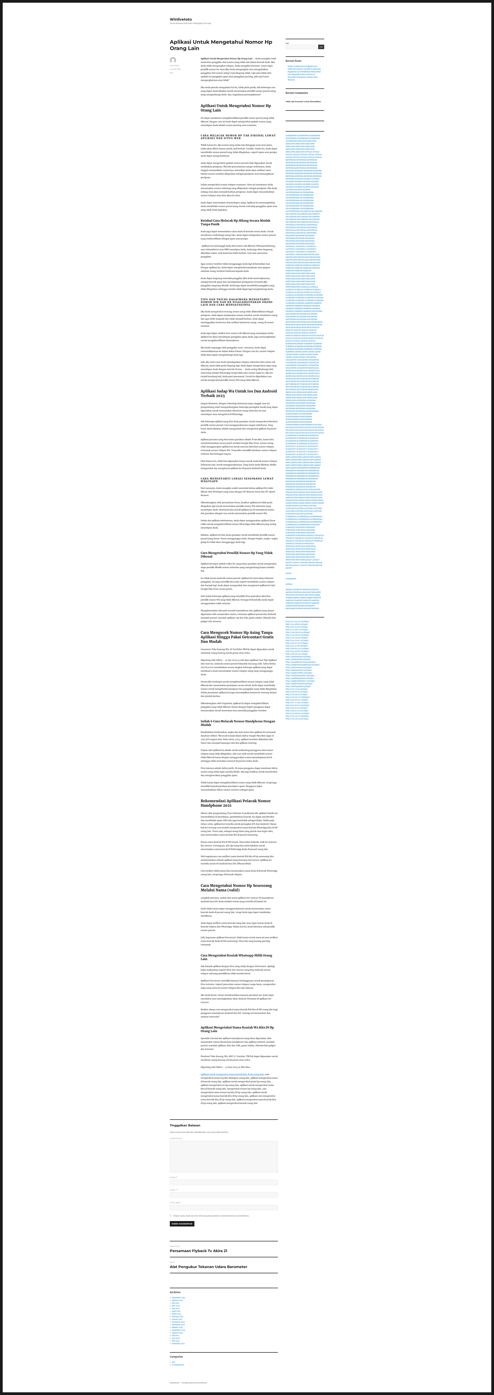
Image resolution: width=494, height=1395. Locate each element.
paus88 (289, 568)
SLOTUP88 (302, 506)
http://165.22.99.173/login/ (297, 627)
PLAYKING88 (291, 435)
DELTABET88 (305, 211)
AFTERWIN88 (291, 136)
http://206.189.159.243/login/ (298, 632)
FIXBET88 (290, 265)
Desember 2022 (178, 1344)
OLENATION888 (312, 411)
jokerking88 (299, 606)
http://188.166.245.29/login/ (297, 648)
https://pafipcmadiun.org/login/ (299, 673)
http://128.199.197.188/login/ (298, 697)
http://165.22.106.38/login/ (297, 646)
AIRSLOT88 (302, 141)
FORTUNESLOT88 (293, 273)
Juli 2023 (175, 1335)
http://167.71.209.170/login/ (297, 702)
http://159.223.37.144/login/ (297, 640)
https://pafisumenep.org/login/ (299, 667)
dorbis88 (299, 608)
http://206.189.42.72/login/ (297, 700)
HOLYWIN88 (317, 311)
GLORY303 (305, 287)
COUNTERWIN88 (292, 192)
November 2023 (178, 1325)
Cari (287, 43)
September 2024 (178, 1298)
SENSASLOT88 (302, 489)
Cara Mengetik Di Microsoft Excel (301, 74)
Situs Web (175, 1203)
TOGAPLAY (309, 535)
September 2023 (178, 1330)
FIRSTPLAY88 (301, 254)
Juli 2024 (175, 1303)
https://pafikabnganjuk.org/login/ (300, 678)
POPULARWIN (291, 457)
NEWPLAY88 (313, 390)
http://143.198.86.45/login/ (297, 624)
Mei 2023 (175, 1341)
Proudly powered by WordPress (194, 1383)
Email (174, 1190)
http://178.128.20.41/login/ (297, 694)
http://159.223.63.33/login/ (297, 689)
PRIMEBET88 (302, 468)
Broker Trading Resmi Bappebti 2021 (303, 66)
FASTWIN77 (291, 246)
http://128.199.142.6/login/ (297, 692)
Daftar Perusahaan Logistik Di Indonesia (304, 69)
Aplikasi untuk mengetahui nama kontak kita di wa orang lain (232, 1074)
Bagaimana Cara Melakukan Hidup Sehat (304, 72)
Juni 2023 (176, 1338)
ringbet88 (317, 598)
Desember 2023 (178, 1322)
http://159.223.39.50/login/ (297, 638)
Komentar (176, 1138)
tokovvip (303, 562)
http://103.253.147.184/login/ (297, 705)
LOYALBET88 (310, 357)
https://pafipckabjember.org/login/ (300, 681)
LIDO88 (298, 352)
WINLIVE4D (309, 543)
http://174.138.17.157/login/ (297, 630)
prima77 (308, 560)
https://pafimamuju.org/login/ (298, 657)
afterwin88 (306, 592)
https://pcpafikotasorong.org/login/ (301, 662)
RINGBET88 (313, 479)
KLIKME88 (290, 344)
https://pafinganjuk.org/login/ (298, 686)
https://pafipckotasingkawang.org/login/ (303, 665)
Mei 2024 (175, 1308)
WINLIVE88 (300, 552)
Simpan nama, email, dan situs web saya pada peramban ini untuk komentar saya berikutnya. (211, 1216)
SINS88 (301, 500)
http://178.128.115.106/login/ (297, 635)
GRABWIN (309, 303)
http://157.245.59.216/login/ (297, 621)
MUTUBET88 (302, 379)
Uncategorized (178, 1365)
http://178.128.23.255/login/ (297, 719)
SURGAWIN (315, 525)
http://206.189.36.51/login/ (297, 654)
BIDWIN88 (290, 171)
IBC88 (320, 322)
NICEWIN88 (301, 400)
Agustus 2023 (177, 1333)
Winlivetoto (181, 19)
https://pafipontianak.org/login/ (299, 684)
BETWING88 (291, 160)
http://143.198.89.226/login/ (297, 651)
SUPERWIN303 (292, 516)
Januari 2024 (177, 1319)
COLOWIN (299, 179)
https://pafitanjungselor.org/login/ (300, 675)
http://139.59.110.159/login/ (297, 711)
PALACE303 (317, 425)
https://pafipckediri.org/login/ (298, 659)
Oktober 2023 (177, 1327)
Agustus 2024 (177, 1300)
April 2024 (176, 1311)
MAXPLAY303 (313, 368)
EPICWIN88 (311, 233)
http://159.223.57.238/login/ (297, 716)
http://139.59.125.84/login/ (297, 708)
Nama (173, 1177)
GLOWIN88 (299, 295)
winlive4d (290, 589)
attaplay (317, 595)
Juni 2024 (176, 1306)
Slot (171, 73)
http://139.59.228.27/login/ (297, 643)
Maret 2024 (176, 1314)
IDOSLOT (315, 327)
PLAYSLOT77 (313, 444)
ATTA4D (308, 152)
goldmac (289, 584)
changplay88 (291, 579)
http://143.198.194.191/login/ (297, 713)
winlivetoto (174, 65)
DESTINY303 (313, 222)
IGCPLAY (312, 335)
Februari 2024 (177, 1316)
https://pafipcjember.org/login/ (299, 670)
